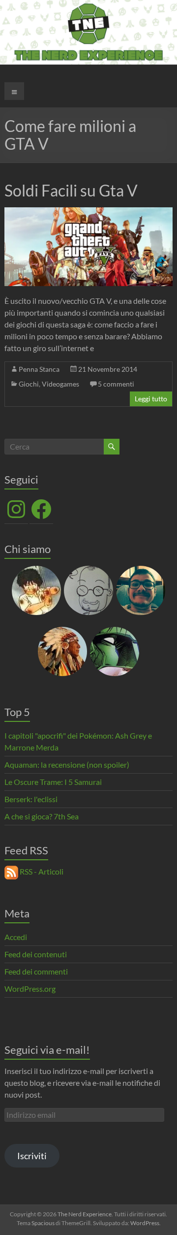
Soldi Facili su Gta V (71, 190)
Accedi (15, 937)
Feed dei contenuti (35, 954)
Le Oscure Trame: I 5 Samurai (53, 781)
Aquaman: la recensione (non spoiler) (66, 764)
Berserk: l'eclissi (31, 799)
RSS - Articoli (40, 871)
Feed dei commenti (36, 971)
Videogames (60, 384)
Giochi (29, 384)
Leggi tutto (151, 398)
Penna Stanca (39, 369)
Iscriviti (32, 1155)
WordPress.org (30, 988)
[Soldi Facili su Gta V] (88, 212)
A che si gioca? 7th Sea (41, 816)
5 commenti (116, 384)
